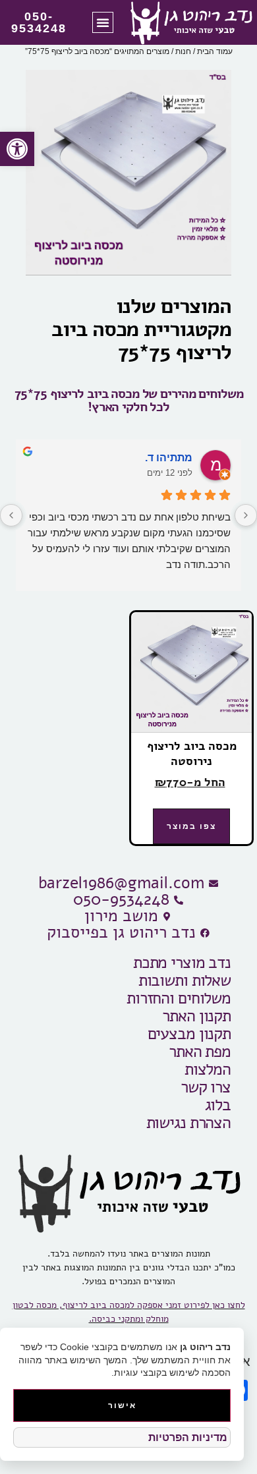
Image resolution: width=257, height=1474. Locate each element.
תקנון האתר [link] (196, 1016)
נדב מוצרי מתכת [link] (182, 963)
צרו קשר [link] (206, 1087)
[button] (102, 22)
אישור (122, 1405)
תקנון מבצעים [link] (189, 1034)
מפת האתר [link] (200, 1052)
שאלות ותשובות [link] (184, 981)
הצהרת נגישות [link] (188, 1123)
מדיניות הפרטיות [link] (187, 1437)
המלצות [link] (208, 1070)
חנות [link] (183, 51)
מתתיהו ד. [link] (168, 457)
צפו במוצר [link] (191, 826)
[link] (17, 149)
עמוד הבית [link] (215, 51)
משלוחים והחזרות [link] (179, 998)
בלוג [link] (218, 1105)
